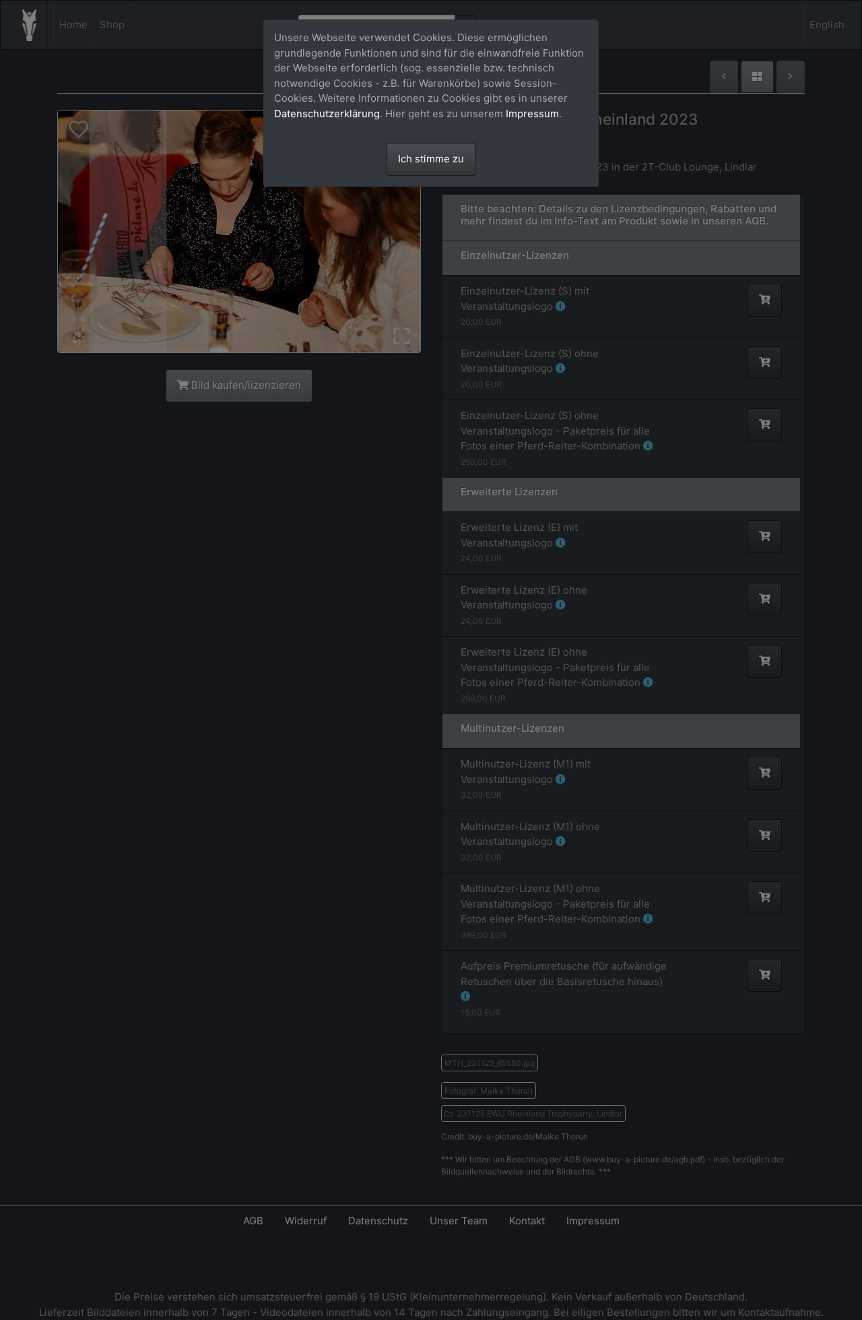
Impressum (532, 113)
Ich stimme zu (431, 158)
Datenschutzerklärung (327, 113)
